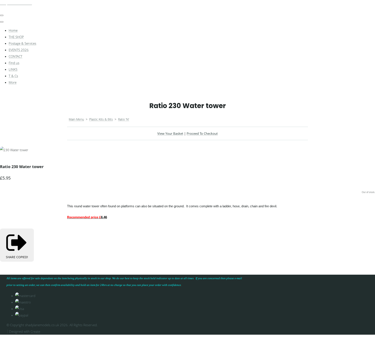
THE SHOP (16, 37)
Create (35, 331)
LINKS (13, 69)
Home (13, 30)
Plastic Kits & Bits (101, 119)
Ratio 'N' (123, 119)
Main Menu (76, 119)
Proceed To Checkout (202, 133)
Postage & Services (22, 43)
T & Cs (13, 76)
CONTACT (15, 56)
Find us (14, 63)
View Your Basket (170, 133)
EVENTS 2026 (19, 50)
